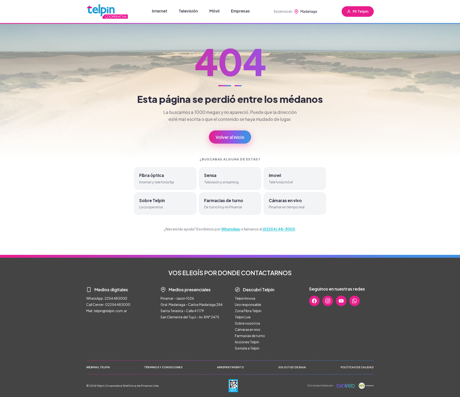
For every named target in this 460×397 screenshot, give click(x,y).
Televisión (188, 10)
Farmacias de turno (250, 335)
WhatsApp (230, 229)
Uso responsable (248, 304)
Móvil (214, 10)
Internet (159, 10)
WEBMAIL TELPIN (98, 367)
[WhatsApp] (354, 301)
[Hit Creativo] (366, 386)
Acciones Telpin (247, 342)
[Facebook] (314, 301)
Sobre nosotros (247, 323)
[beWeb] (346, 386)
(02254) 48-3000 (279, 229)
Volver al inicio (230, 137)
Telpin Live (243, 317)
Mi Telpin (360, 11)
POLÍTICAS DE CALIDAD (357, 367)
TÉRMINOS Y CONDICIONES (163, 367)
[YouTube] (341, 301)
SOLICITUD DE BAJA (292, 367)
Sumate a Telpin (247, 348)
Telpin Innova (245, 298)
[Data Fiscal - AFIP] (233, 385)
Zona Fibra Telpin (248, 311)
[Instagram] (327, 301)
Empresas (240, 10)
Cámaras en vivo (247, 329)
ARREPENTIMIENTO (230, 367)
